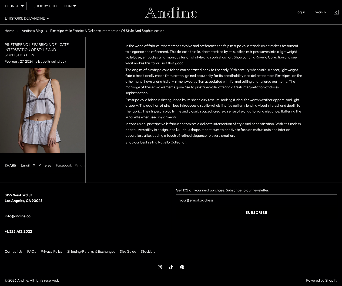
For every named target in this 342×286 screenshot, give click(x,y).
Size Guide (128, 251)
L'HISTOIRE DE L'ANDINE (25, 18)
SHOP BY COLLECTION (53, 6)
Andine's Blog (32, 30)
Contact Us (14, 251)
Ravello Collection (270, 57)
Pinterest (46, 165)
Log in (300, 12)
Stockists (148, 251)
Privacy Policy (52, 251)
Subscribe (256, 212)
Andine (22, 280)
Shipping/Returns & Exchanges (91, 251)
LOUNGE (12, 6)
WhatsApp (83, 165)
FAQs (31, 251)
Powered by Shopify (321, 280)
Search (320, 12)
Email (25, 165)
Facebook (64, 165)
